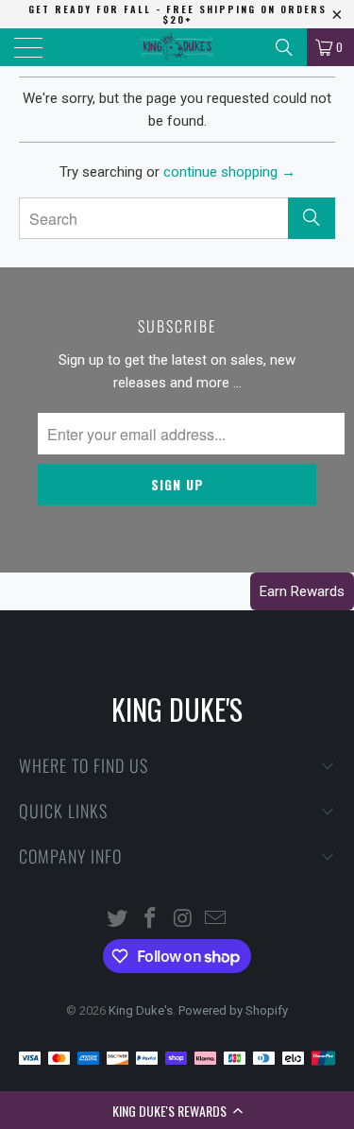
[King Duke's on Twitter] (118, 919)
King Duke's (141, 1010)
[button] (177, 1110)
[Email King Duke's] (216, 919)
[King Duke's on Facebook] (150, 919)
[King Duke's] (177, 47)
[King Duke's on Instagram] (183, 919)
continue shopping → (229, 171)
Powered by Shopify (233, 1010)
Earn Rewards (302, 591)
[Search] (284, 47)
